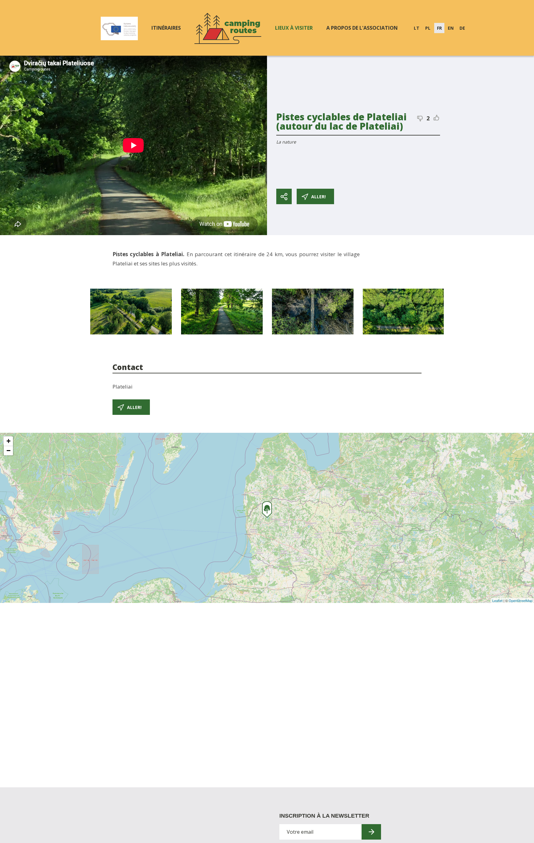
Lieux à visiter (294, 27)
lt (416, 28)
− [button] (8, 450)
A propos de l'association (362, 27)
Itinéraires (166, 27)
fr (439, 28)
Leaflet (497, 600)
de (462, 28)
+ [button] (8, 441)
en (451, 28)
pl (427, 28)
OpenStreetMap (520, 600)
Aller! (318, 197)
